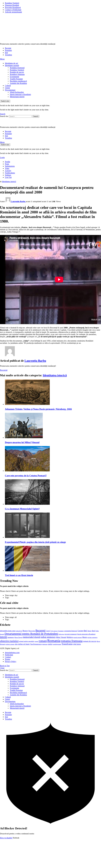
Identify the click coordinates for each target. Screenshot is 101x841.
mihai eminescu (48, 637)
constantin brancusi (70, 631)
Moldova (70, 637)
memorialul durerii (31, 637)
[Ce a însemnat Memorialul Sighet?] (53, 492)
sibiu (16, 644)
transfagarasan (57, 644)
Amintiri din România (18, 83)
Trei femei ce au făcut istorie (19, 575)
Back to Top (5, 666)
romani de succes (89, 641)
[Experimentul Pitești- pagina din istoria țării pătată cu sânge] (53, 525)
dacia (89, 631)
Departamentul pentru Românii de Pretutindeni (31, 633)
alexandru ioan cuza (8, 631)
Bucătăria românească (18, 81)
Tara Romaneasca (36, 644)
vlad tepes (77, 644)
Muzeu (84, 637)
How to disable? (6, 838)
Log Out (8, 177)
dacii (93, 631)
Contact (8, 657)
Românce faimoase (17, 74)
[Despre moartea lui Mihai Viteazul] (53, 426)
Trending (8, 55)
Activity (8, 171)
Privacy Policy (10, 661)
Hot (6, 53)
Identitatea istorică (55, 375)
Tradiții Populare (16, 79)
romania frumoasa (72, 640)
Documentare (10, 90)
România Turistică (12, 3)
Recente (8, 48)
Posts (7, 164)
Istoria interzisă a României (20, 94)
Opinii (7, 88)
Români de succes (17, 72)
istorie (3, 636)
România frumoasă (17, 68)
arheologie (19, 631)
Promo (7, 659)
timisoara (44, 644)
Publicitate (9, 655)
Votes (7, 168)
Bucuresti (3, 370)
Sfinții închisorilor (17, 92)
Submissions (10, 166)
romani (43, 640)
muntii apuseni (77, 637)
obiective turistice (9, 640)
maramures (11, 637)
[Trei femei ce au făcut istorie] (53, 559)
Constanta (61, 631)
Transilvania (67, 644)
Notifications (10, 173)
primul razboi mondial (26, 641)
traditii (50, 644)
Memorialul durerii (17, 97)
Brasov (25, 631)
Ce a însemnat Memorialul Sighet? (22, 508)
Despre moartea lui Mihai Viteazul (22, 442)
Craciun (80, 631)
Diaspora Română (12, 5)
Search (35, 116)
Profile (7, 162)
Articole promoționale (13, 12)
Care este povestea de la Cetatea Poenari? (26, 475)
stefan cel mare (24, 644)
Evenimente (14, 77)
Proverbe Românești (13, 7)
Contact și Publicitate (13, 10)
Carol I (48, 631)
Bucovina (31, 631)
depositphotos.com (12, 652)
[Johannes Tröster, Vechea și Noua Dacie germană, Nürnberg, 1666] (53, 392)
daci (85, 630)
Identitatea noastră (12, 65)
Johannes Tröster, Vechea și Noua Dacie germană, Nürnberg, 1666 (38, 409)
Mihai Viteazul (61, 637)
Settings (8, 175)
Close (2, 668)
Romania (53, 641)
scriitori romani (10, 644)
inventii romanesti (71, 634)
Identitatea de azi (11, 63)
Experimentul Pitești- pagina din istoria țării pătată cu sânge (35, 542)
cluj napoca (54, 631)
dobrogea (61, 634)
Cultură (8, 85)
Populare (8, 50)
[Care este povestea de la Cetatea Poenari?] (53, 459)
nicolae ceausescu (92, 637)
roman (36, 641)
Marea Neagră (18, 637)
